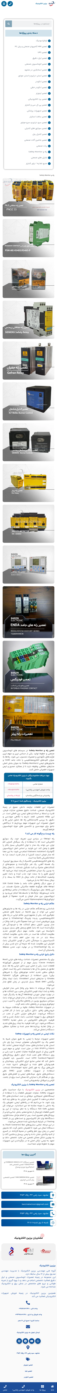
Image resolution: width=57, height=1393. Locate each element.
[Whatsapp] (38, 1341)
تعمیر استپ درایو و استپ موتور (32, 75)
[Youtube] (31, 1341)
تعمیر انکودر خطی (38, 87)
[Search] (8, 23)
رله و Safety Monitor (37, 152)
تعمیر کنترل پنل (39, 134)
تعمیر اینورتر (41, 93)
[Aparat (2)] (19, 1341)
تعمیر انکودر (41, 81)
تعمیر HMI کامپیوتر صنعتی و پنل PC (31, 46)
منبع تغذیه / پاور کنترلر (36, 163)
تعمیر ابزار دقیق (39, 58)
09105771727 (13, 789)
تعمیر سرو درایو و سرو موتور (34, 122)
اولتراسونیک (41, 40)
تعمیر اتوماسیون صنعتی (36, 64)
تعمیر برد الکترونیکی (37, 99)
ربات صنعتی (41, 146)
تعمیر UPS (42, 52)
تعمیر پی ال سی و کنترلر (36, 105)
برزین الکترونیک (41, 3)
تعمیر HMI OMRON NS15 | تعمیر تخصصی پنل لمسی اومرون (18, 1178)
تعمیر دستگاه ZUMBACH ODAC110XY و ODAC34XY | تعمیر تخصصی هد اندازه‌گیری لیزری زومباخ (19, 1165)
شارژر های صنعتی (39, 157)
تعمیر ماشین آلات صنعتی (35, 140)
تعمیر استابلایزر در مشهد (35, 70)
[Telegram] (25, 1341)
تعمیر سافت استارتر (38, 116)
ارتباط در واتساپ (13, 795)
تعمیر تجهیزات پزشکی (37, 111)
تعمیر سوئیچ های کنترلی (36, 128)
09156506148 (13, 784)
